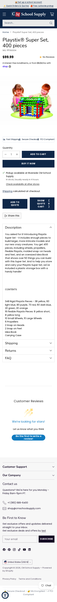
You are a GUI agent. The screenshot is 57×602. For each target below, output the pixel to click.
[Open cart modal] (52, 14)
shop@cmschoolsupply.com (24, 508)
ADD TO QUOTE (14, 204)
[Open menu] (4, 14)
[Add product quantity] (17, 154)
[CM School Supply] (28, 14)
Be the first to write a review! (28, 438)
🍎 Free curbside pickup (42, 6)
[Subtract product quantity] (5, 154)
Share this (13, 215)
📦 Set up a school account (28, 2)
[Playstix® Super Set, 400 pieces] (28, 101)
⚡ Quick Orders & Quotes (16, 6)
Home (6, 32)
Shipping (7, 191)
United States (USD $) (18, 562)
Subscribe (46, 538)
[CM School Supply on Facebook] (4, 550)
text (43, 530)
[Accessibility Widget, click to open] (5, 595)
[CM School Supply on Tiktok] (19, 550)
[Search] (51, 23)
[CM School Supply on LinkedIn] (29, 550)
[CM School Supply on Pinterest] (9, 550)
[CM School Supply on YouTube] (24, 550)
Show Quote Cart (43, 203)
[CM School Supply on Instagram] (14, 550)
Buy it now (28, 163)
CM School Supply (30, 567)
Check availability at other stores (22, 184)
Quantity (8, 147)
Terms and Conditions (30, 579)
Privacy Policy (9, 579)
